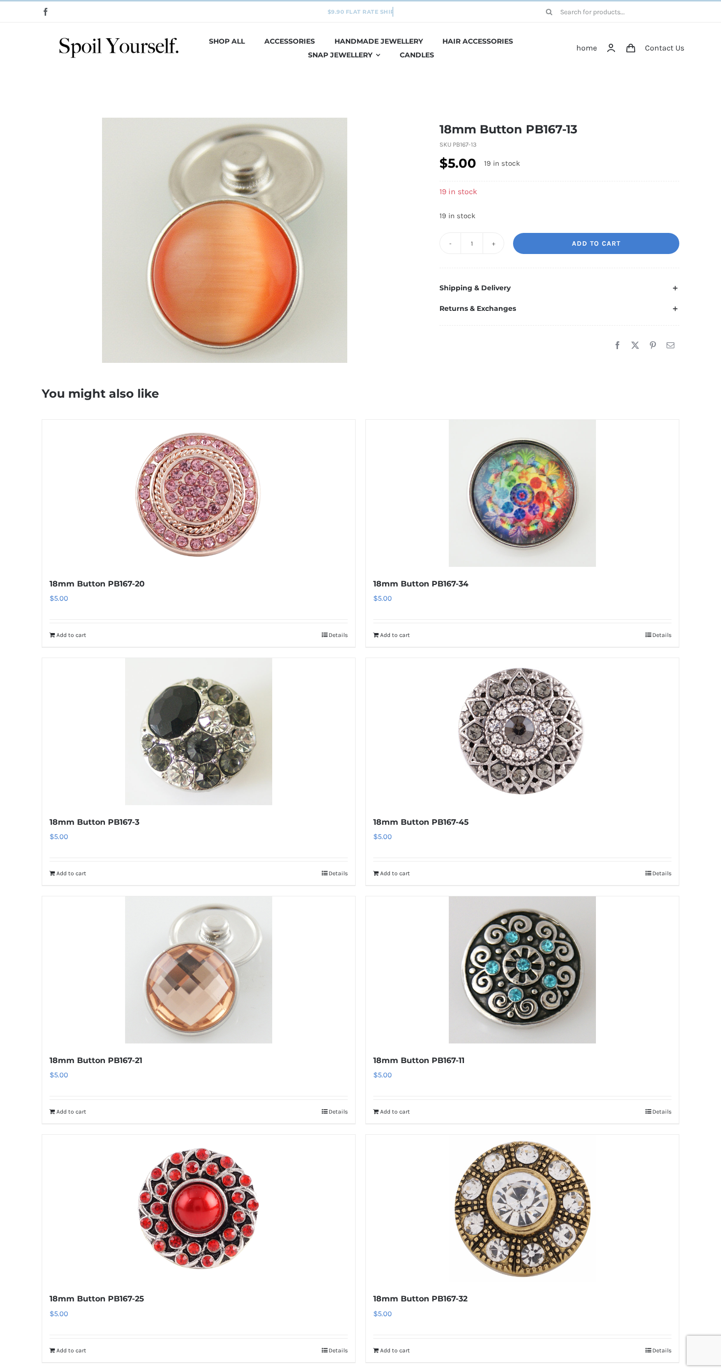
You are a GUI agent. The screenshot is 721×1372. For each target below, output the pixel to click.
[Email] (670, 345)
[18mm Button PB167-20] (198, 493)
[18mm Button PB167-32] (522, 1208)
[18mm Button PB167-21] (198, 969)
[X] (635, 345)
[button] (559, 288)
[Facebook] (617, 345)
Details (338, 635)
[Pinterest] (653, 345)
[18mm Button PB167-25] (198, 1208)
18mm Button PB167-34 (420, 583)
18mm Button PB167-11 (418, 1060)
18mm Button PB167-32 (420, 1298)
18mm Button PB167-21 (96, 1060)
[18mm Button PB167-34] (522, 493)
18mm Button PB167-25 (97, 1298)
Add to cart (596, 243)
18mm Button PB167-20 (97, 583)
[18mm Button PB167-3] (198, 731)
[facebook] (46, 12)
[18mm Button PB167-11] (522, 969)
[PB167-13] (224, 240)
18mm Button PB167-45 (421, 822)
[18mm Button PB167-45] (522, 731)
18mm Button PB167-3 (94, 822)
